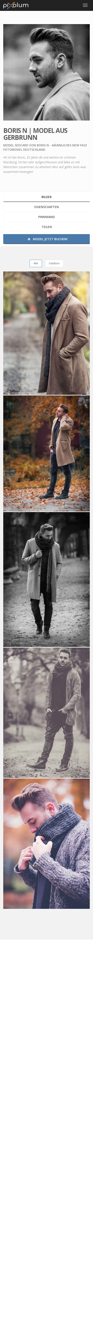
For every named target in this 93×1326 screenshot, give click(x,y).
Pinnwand (46, 217)
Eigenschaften (46, 207)
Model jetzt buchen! (49, 239)
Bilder (47, 197)
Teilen (47, 227)
